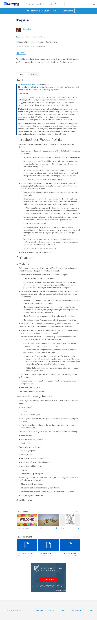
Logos (18, 610)
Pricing (51, 610)
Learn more (68, 10)
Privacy (62, 610)
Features (39, 610)
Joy (33, 42)
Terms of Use (76, 610)
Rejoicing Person (51, 42)
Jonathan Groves (67, 556)
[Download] (35, 528)
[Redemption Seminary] (48, 577)
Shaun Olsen (22, 556)
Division (40, 42)
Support (90, 610)
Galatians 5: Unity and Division (30, 553)
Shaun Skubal (44, 556)
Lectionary (20, 37)
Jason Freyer (28, 29)
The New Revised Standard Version (30, 85)
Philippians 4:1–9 (23, 42)
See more (76, 512)
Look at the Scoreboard (70, 553)
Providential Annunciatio (50, 553)
